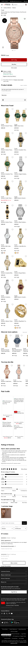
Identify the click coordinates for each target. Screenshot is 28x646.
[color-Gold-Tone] (15, 328)
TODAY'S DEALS (4, 1)
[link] (7, 126)
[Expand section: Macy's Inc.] (14, 582)
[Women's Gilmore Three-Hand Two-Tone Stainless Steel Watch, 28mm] (7, 311)
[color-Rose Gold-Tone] (17, 328)
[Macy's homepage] (1, 7)
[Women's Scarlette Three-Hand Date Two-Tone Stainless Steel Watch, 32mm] (7, 163)
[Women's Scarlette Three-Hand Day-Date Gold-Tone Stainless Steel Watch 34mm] (20, 286)
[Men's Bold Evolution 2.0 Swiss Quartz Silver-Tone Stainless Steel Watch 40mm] (17, 341)
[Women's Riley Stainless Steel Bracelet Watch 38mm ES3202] (20, 212)
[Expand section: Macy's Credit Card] (14, 575)
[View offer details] (14, 100)
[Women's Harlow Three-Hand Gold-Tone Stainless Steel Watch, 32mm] (7, 139)
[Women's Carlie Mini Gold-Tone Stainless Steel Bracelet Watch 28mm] (20, 236)
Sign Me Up (14, 591)
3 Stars (2, 479)
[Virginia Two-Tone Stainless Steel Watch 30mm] (19, 372)
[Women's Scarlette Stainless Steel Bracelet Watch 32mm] (7, 286)
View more (4, 95)
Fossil (2, 10)
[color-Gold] (15, 253)
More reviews (14, 563)
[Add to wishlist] (25, 19)
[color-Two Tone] (17, 253)
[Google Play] (15, 622)
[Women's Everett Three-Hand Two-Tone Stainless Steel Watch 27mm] (20, 188)
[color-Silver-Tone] (20, 328)
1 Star (2, 484)
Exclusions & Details (10, 605)
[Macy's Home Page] (7, 5)
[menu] (2, 4)
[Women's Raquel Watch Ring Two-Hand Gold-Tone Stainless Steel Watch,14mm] (20, 262)
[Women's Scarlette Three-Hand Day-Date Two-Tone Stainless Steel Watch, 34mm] (20, 139)
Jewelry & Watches (7, 7)
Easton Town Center (18, 79)
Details (7, 55)
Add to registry (14, 67)
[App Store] (5, 622)
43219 (9, 71)
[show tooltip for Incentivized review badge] (10, 634)
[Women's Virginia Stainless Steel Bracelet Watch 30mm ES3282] (20, 163)
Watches (14, 7)
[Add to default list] (12, 109)
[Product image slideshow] (14, 35)
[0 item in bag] (26, 5)
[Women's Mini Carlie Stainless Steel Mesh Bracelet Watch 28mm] (7, 236)
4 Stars (3, 477)
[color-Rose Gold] (4, 253)
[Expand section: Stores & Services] (14, 578)
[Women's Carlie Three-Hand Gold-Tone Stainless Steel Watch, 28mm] (7, 188)
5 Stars (2, 474)
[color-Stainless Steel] (2, 253)
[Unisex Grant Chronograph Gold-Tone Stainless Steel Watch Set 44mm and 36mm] (20, 115)
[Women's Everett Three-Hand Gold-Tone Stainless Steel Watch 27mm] (7, 115)
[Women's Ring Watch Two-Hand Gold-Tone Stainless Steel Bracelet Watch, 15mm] (20, 311)
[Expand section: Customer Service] (14, 571)
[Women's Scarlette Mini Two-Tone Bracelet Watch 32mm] (7, 262)
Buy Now (14, 64)
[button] (14, 35)
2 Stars (2, 481)
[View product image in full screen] (3, 47)
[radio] (2, 253)
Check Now (16, 605)
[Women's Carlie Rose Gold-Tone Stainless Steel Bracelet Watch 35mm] (7, 372)
